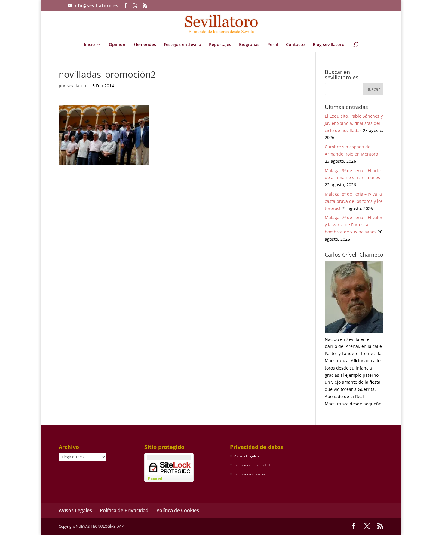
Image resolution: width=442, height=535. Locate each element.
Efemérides (144, 44)
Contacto (295, 44)
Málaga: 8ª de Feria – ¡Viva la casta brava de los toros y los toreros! (354, 201)
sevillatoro (77, 85)
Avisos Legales (246, 456)
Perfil (272, 44)
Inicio (89, 44)
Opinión (117, 44)
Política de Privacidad (252, 465)
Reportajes (220, 44)
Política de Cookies (250, 474)
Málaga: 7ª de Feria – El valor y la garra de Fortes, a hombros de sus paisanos (353, 225)
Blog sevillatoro (329, 44)
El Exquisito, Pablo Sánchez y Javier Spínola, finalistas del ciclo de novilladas (354, 123)
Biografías (249, 44)
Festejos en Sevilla (182, 44)
